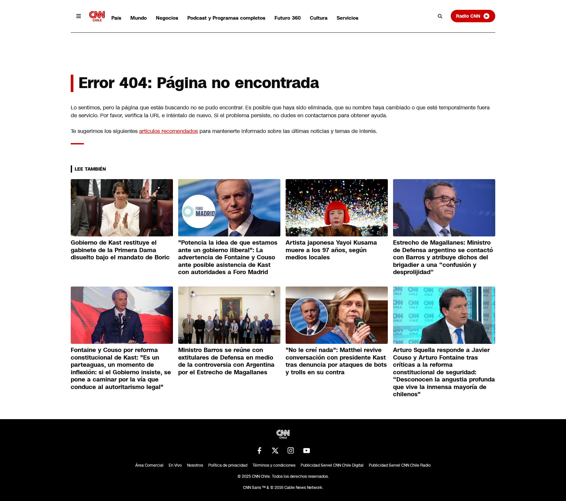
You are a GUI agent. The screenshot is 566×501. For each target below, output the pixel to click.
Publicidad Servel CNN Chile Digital (332, 465)
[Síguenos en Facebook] (259, 450)
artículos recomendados (168, 131)
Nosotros (195, 465)
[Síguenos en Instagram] (291, 450)
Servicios (347, 17)
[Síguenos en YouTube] (306, 450)
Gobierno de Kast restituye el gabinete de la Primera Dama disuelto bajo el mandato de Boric (120, 250)
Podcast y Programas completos (226, 17)
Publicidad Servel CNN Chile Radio (400, 465)
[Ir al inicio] (97, 16)
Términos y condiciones (274, 465)
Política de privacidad (227, 465)
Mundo (138, 17)
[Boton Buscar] (440, 16)
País (116, 17)
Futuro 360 (287, 17)
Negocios (167, 17)
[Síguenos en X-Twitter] (275, 450)
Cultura (319, 17)
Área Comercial (149, 465)
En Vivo (175, 465)
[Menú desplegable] (78, 16)
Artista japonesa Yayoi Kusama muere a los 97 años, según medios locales (331, 250)
